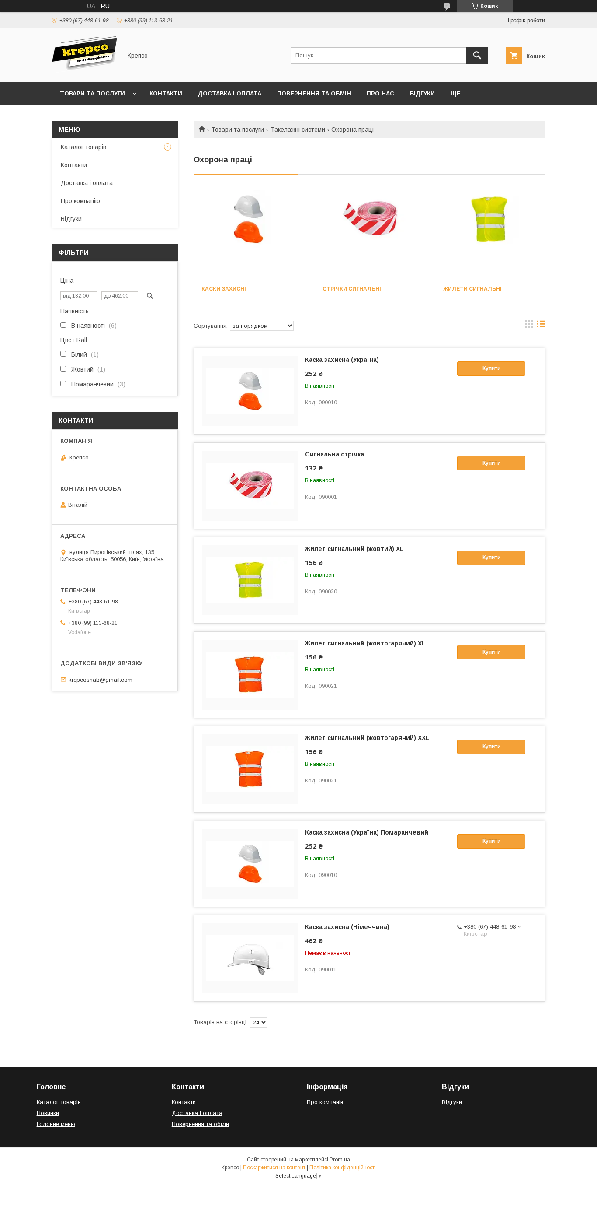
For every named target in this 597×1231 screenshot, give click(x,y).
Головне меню (56, 1124)
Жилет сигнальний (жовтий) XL (354, 548)
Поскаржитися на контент (274, 1167)
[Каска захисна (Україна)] (250, 391)
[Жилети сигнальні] (490, 234)
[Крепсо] (84, 70)
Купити (491, 368)
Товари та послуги (92, 93)
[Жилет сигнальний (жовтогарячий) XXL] (250, 769)
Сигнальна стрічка (334, 454)
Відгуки (422, 93)
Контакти (165, 93)
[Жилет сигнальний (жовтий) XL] (250, 580)
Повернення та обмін (314, 93)
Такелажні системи (298, 129)
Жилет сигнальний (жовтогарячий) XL (365, 643)
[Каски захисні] (248, 234)
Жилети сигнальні (472, 289)
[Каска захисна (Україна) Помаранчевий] (250, 864)
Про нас (380, 93)
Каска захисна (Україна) (342, 359)
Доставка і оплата (229, 93)
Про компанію (80, 200)
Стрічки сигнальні (352, 289)
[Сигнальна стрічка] (250, 486)
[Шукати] (477, 55)
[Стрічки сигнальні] (369, 234)
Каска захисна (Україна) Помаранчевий (366, 832)
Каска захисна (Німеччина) (347, 926)
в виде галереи (529, 326)
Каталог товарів (83, 147)
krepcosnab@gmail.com (100, 679)
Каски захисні (223, 289)
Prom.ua (340, 1160)
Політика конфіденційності (342, 1167)
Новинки (48, 1113)
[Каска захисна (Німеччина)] (250, 958)
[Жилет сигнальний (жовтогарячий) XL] (250, 675)
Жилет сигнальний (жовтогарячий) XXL (367, 737)
